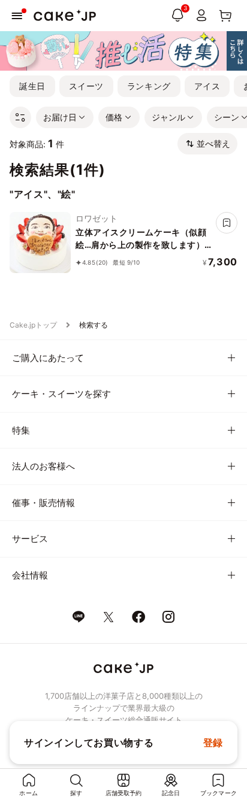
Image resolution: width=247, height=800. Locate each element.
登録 (213, 743)
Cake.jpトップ (33, 324)
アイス (207, 86)
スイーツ (86, 86)
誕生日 (32, 86)
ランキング (149, 86)
